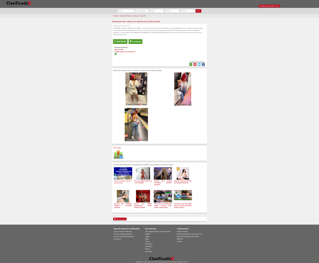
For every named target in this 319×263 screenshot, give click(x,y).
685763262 (121, 41)
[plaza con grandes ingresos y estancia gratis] (123, 176)
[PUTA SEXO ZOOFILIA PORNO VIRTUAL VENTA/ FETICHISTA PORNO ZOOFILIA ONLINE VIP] (183, 195)
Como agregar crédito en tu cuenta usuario (157, 231)
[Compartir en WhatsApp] (190, 64)
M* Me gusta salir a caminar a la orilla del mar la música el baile (136, 21)
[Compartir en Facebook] (203, 64)
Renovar (147, 241)
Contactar (136, 41)
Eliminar (147, 249)
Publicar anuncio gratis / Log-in (270, 6)
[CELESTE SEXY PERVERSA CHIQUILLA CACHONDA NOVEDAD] (123, 199)
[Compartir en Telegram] (199, 64)
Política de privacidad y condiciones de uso (189, 234)
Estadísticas (148, 246)
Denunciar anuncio (120, 219)
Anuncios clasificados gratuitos (123, 234)
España (115, 16)
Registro (147, 234)
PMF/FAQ (180, 239)
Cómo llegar (117, 148)
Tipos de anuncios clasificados (123, 231)
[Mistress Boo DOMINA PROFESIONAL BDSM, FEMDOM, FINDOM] (143, 199)
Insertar (147, 236)
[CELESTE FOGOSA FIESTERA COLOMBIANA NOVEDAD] (183, 176)
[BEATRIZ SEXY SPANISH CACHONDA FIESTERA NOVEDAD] (163, 176)
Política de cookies (182, 231)
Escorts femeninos (125, 16)
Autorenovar (117, 239)
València (135, 16)
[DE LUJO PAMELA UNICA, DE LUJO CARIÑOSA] (143, 176)
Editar (147, 239)
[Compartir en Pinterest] (195, 64)
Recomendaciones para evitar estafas (188, 236)
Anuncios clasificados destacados (124, 236)
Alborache (143, 16)
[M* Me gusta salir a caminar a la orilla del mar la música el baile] (115, 53)
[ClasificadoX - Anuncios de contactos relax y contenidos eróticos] (161, 258)
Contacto (179, 241)
